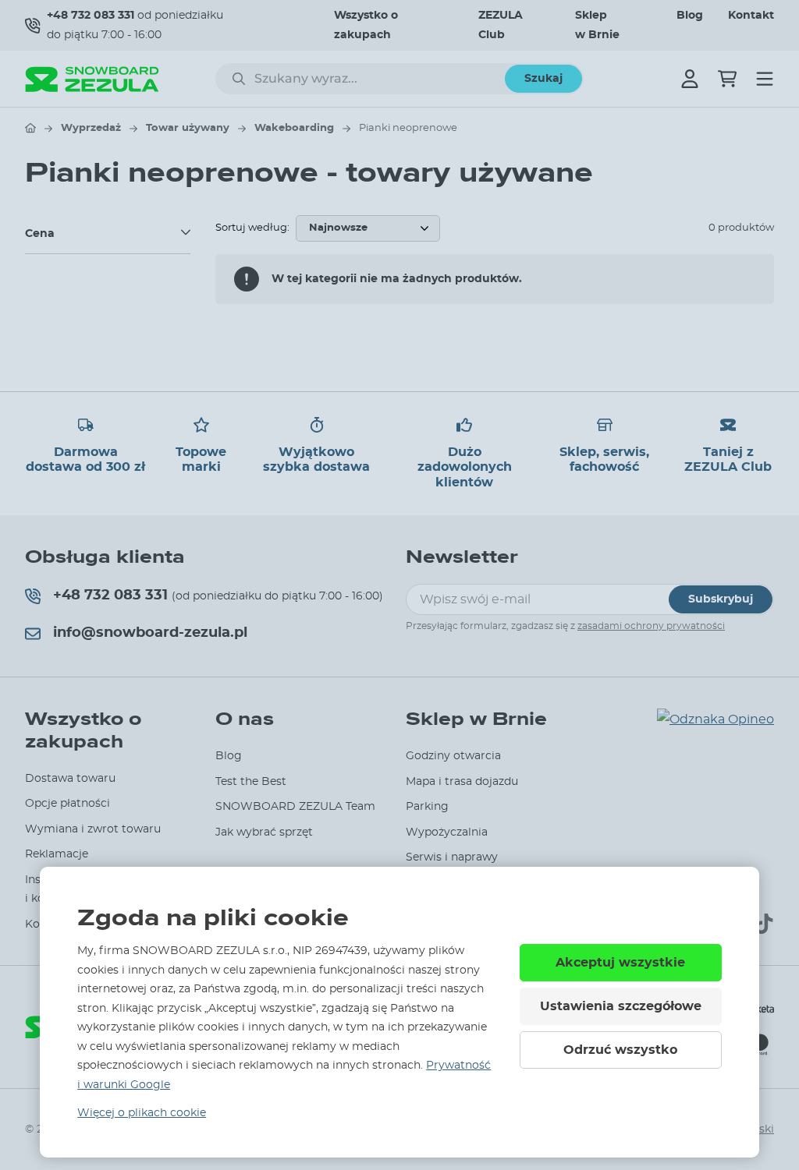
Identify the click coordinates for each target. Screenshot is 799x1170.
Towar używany (187, 128)
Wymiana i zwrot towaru (93, 829)
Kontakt (751, 15)
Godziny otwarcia (453, 756)
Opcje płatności (67, 803)
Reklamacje (56, 854)
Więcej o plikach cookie (141, 1113)
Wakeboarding (294, 128)
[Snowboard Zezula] (92, 79)
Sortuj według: (252, 228)
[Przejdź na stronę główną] (30, 128)
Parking (427, 806)
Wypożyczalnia (447, 832)
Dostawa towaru (70, 778)
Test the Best (250, 781)
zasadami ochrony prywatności (651, 626)
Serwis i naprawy (452, 857)
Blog (689, 15)
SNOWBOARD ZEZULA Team (295, 806)
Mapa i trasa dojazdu (462, 781)
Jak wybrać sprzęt (264, 832)
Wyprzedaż (91, 128)
